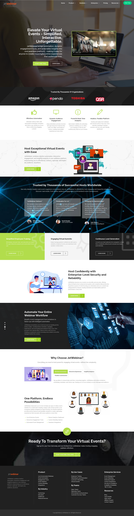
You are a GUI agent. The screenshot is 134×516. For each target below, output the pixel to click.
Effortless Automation (60, 371)
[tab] (61, 372)
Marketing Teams (76, 491)
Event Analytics (42, 481)
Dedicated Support (109, 479)
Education (41, 495)
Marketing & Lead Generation (79, 478)
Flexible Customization (61, 375)
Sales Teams (74, 489)
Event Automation (43, 478)
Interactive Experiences (75, 371)
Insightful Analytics (89, 371)
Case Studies (108, 496)
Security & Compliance (110, 483)
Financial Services (43, 498)
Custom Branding (43, 483)
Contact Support (109, 502)
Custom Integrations (110, 481)
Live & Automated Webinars (46, 476)
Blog (105, 495)
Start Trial (127, 3)
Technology (41, 493)
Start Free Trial (40, 63)
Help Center (107, 498)
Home (63, 3)
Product (71, 3)
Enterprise (94, 3)
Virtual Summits (75, 481)
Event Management (109, 476)
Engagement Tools (43, 479)
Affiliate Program (108, 500)
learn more (56, 63)
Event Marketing (108, 478)
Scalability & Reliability (110, 485)
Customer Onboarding (77, 479)
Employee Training (76, 476)
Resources (115, 3)
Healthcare (41, 496)
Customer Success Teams (78, 495)
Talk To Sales (108, 487)
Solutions (82, 3)
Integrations (41, 485)
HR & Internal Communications (79, 493)
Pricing (105, 3)
